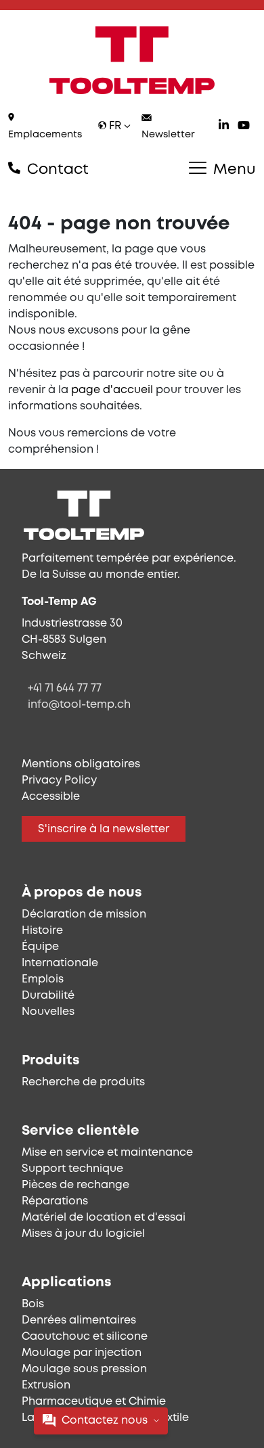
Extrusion (46, 1385)
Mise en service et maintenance (107, 1153)
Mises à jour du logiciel (83, 1234)
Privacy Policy (59, 780)
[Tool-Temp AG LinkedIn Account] (224, 127)
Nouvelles (48, 1012)
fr (115, 126)
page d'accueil (112, 390)
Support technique (72, 1169)
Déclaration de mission (84, 914)
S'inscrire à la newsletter (103, 829)
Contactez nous (104, 1421)
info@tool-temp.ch (79, 705)
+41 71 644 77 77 (65, 688)
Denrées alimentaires (79, 1320)
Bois (33, 1304)
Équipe (40, 947)
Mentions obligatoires (81, 764)
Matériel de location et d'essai (103, 1218)
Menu (232, 170)
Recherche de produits (83, 1082)
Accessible (51, 797)
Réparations (55, 1201)
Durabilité (48, 996)
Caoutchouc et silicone (85, 1337)
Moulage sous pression (84, 1369)
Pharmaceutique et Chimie (94, 1402)
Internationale (60, 963)
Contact (56, 170)
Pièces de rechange (75, 1185)
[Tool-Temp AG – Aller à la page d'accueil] (132, 60)
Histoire (42, 931)
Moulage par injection (81, 1353)
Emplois (43, 979)
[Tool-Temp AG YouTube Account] (244, 127)
